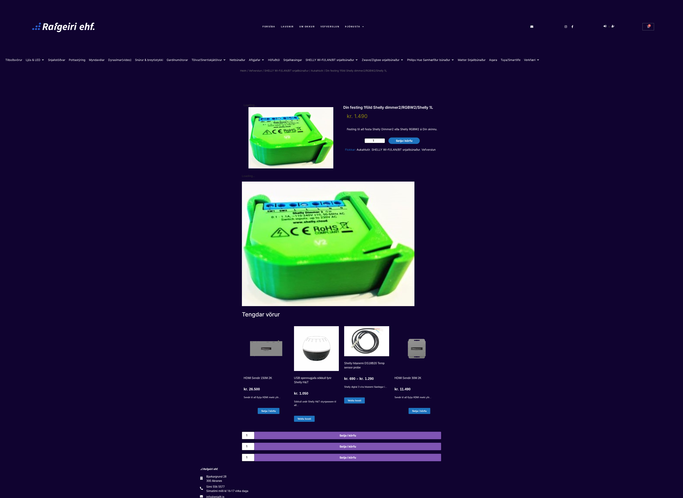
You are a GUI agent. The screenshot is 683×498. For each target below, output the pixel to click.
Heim (243, 70)
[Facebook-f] (572, 26)
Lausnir (287, 26)
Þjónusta (352, 26)
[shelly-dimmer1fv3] (328, 244)
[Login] (605, 27)
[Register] (613, 27)
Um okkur (307, 26)
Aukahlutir (317, 70)
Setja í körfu (404, 140)
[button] (35, 60)
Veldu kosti (304, 418)
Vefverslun (330, 26)
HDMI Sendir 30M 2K (408, 377)
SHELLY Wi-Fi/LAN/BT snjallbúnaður (286, 70)
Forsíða (269, 26)
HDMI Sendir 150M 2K (258, 377)
